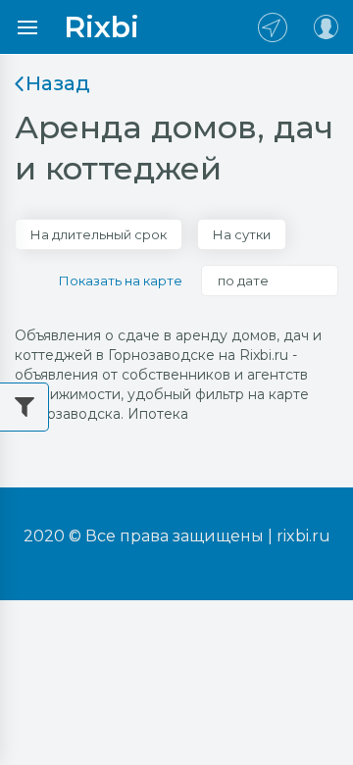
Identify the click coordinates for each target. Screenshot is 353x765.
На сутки (242, 234)
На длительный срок (98, 234)
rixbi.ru (303, 536)
